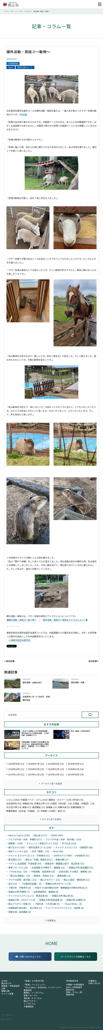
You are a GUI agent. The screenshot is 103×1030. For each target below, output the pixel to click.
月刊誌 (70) (77, 799)
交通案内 (92, 981)
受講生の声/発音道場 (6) (51, 900)
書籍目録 (28, 990)
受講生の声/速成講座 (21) (81, 867)
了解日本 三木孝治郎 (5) (47, 904)
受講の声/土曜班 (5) (76, 900)
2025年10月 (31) (56, 774)
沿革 (3, 988)
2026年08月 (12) (16, 763)
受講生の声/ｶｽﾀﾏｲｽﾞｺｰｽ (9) (58, 883)
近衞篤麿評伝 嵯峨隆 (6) (46, 891)
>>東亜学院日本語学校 (19, 640)
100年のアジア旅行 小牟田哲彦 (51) (72, 855)
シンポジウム (30, 1003)
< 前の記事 (9, 661)
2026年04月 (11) (16, 769)
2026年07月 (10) (36, 763)
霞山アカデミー (31, 1001)
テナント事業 (7, 993)
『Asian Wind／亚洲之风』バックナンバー (43, 987)
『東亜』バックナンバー (35, 984)
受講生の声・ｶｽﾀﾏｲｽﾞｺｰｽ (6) (21, 900)
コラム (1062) (13, 799)
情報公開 (5, 991)
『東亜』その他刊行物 (34, 981)
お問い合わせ (94, 983)
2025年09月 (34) (76, 774)
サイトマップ (6, 1019)
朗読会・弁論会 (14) (44, 875)
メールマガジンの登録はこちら (76, 956)
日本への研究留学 (74, 987)
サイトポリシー (7, 1015)
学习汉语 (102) (69, 843)
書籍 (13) (26, 807)
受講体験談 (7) (78, 807)
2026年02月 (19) (56, 769)
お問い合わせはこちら (30, 956)
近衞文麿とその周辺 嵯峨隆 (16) (75, 871)
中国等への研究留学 (75, 984)
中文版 (23, 114)
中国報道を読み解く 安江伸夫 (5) (25, 908)
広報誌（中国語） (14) (84, 803)
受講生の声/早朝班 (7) (19, 891)
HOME (51, 943)
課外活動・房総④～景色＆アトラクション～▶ (65, 619)
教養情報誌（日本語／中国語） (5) (23, 811)
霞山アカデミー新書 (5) (19, 904)
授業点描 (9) (64, 807)
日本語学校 (13, 63)
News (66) (58, 851)
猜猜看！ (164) (15, 843)
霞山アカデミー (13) (50, 879)
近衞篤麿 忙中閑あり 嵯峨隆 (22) (48, 867)
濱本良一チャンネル (33, 998)
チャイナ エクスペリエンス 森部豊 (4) (65, 908)
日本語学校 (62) (14, 803)
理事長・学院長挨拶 (10, 986)
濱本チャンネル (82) (18, 851)
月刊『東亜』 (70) (40, 851)
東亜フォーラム (31, 995)
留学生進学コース (24, 67)
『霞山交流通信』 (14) (19, 875)
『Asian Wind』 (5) (73, 904)
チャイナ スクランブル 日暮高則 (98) (74, 847)
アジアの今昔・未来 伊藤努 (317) (25, 839)
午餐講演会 (29, 1006)
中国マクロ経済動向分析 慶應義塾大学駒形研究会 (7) (61, 887)
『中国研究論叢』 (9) (31, 883)
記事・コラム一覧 (74, 992)
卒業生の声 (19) (41, 803)
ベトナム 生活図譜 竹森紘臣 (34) (24, 863)
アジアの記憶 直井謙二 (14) (22, 879)
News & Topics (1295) (19, 835)
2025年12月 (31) (16, 774)
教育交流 (70, 990)
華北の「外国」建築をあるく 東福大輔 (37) (47, 859)
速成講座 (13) (38, 807)
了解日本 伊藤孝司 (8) (19, 887)
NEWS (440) (57, 835)
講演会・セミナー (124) (60, 799)
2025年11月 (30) (36, 774)
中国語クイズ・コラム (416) (34, 799)
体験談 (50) (27, 803)
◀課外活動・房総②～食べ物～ (21, 619)
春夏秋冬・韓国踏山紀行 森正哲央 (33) (64, 863)
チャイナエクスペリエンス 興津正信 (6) (28, 895)
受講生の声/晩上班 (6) (62, 895)
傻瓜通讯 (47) (14, 859)
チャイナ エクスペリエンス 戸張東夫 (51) (29, 855)
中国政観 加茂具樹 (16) (43, 871)
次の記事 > (93, 661)
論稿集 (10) (51, 807)
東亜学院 (70, 994)
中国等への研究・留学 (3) (53, 811)
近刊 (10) (12, 883)
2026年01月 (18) (76, 769)
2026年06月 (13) (56, 763)
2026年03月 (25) (36, 769)
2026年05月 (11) (76, 763)
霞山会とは (6, 983)
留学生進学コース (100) (40, 847)
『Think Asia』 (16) (17, 871)
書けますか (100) (16, 847)
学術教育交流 (72, 981)
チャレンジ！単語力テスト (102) (42, 843)
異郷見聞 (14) (64, 875)
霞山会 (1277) (40, 835)
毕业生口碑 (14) (14, 807)
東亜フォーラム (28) (18, 867)
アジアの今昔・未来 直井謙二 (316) (63, 839)
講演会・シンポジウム (34, 992)
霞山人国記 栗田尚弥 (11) (77, 879)
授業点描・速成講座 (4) (19, 912)
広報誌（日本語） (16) (61, 803)
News (10, 67)
